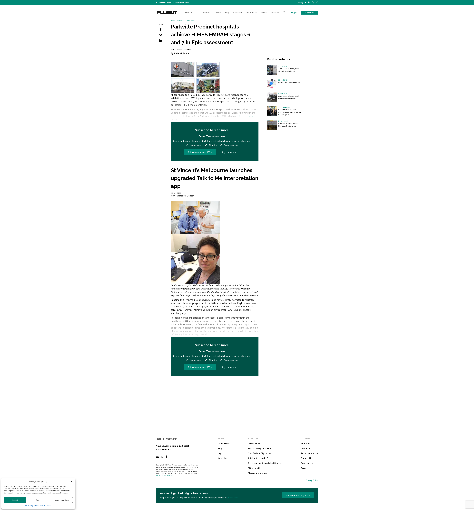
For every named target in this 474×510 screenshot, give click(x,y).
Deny (38, 500)
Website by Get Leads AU (164, 475)
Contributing (307, 463)
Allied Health (254, 468)
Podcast (206, 12)
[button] (71, 481)
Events (263, 12)
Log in (294, 12)
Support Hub (307, 458)
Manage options (62, 500)
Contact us (306, 448)
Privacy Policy (312, 480)
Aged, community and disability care (265, 463)
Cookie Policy (28, 506)
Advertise (274, 12)
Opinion (217, 12)
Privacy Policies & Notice (42, 506)
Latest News (223, 443)
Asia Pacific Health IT (258, 458)
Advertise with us (309, 453)
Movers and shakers (257, 473)
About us (249, 12)
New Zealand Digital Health (261, 453)
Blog (227, 12)
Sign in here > (229, 152)
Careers (304, 468)
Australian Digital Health (186, 20)
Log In (220, 453)
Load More (214, 385)
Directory (237, 12)
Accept (15, 500)
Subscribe (222, 458)
